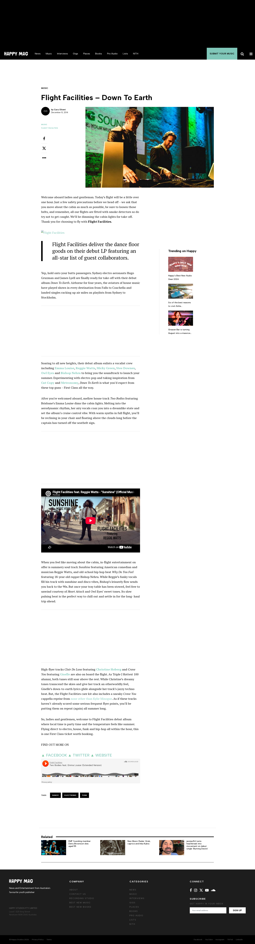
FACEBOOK (56, 755)
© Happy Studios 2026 (19, 940)
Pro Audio (112, 53)
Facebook (198, 940)
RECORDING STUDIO (81, 898)
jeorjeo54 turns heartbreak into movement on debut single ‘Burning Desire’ (197, 845)
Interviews (62, 53)
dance (55, 795)
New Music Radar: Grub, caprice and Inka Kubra (139, 842)
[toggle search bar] (241, 54)
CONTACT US (77, 894)
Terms (49, 940)
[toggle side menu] (250, 54)
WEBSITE (103, 755)
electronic (70, 795)
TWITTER (81, 755)
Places (86, 53)
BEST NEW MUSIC (80, 902)
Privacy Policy (38, 940)
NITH (135, 53)
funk (84, 795)
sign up (237, 910)
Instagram (220, 940)
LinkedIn (239, 940)
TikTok (230, 940)
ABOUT (73, 890)
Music (49, 53)
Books (98, 53)
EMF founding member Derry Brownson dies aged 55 (79, 843)
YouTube (209, 940)
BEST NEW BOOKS (80, 907)
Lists (125, 53)
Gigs (75, 53)
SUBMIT (222, 53)
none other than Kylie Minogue (91, 699)
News (38, 53)
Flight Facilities (49, 128)
